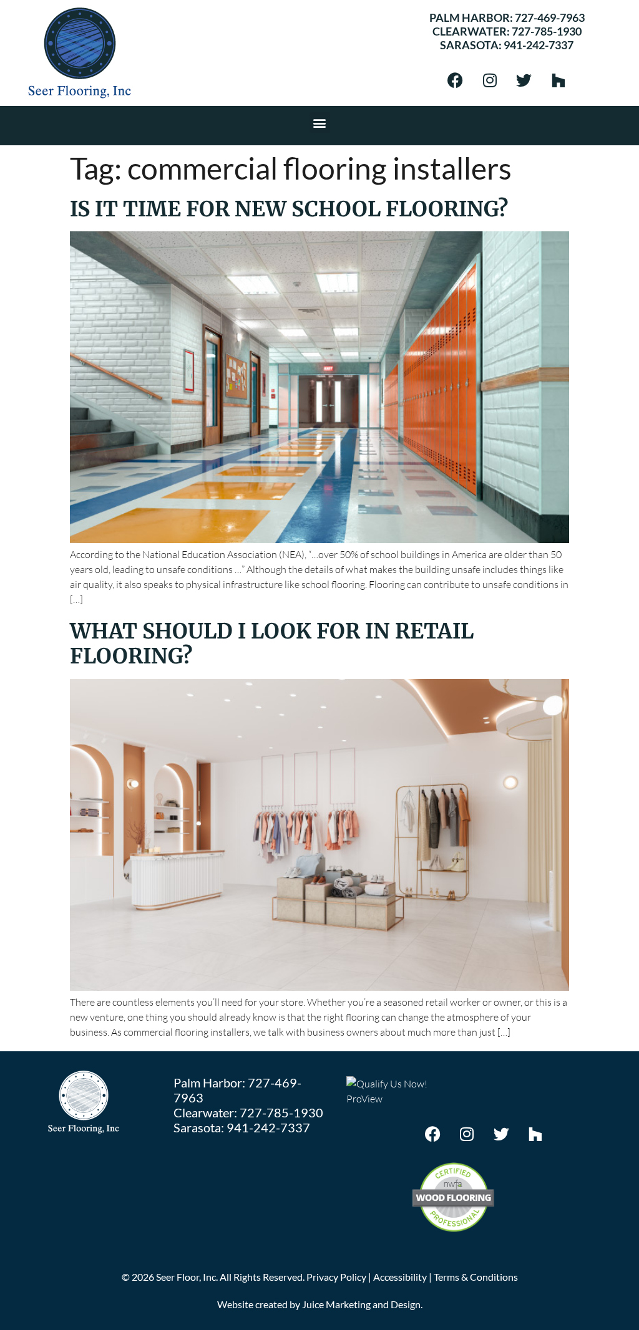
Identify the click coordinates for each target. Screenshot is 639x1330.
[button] (320, 122)
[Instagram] (489, 79)
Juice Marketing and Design (361, 1304)
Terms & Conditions (476, 1277)
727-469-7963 (550, 17)
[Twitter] (524, 79)
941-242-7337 (538, 45)
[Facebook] (455, 79)
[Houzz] (558, 79)
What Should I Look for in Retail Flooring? (272, 643)
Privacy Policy (336, 1277)
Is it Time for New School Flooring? (289, 209)
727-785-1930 (547, 31)
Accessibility (400, 1277)
